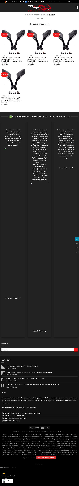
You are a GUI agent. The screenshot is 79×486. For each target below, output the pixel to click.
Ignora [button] (72, 2)
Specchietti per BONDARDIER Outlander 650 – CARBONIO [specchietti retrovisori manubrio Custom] (63, 60)
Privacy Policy (44, 431)
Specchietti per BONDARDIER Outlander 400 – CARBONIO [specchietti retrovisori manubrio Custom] (11, 60)
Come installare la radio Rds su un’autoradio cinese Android (25, 378)
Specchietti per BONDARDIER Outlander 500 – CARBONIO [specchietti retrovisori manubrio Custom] (37, 60)
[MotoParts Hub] (39, 8)
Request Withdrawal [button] (46, 457)
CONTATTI (16, 431)
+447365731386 (18, 415)
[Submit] (76, 349)
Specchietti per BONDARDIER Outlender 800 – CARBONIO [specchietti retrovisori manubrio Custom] (11, 99)
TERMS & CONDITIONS (27, 431)
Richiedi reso (39, 464)
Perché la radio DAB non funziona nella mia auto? (22, 366)
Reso (36, 431)
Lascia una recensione (58, 431)
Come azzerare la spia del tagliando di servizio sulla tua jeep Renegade (29, 372)
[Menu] (2, 7)
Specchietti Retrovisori (37, 15)
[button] (39, 467)
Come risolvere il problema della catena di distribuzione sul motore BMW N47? (32, 385)
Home (26, 15)
